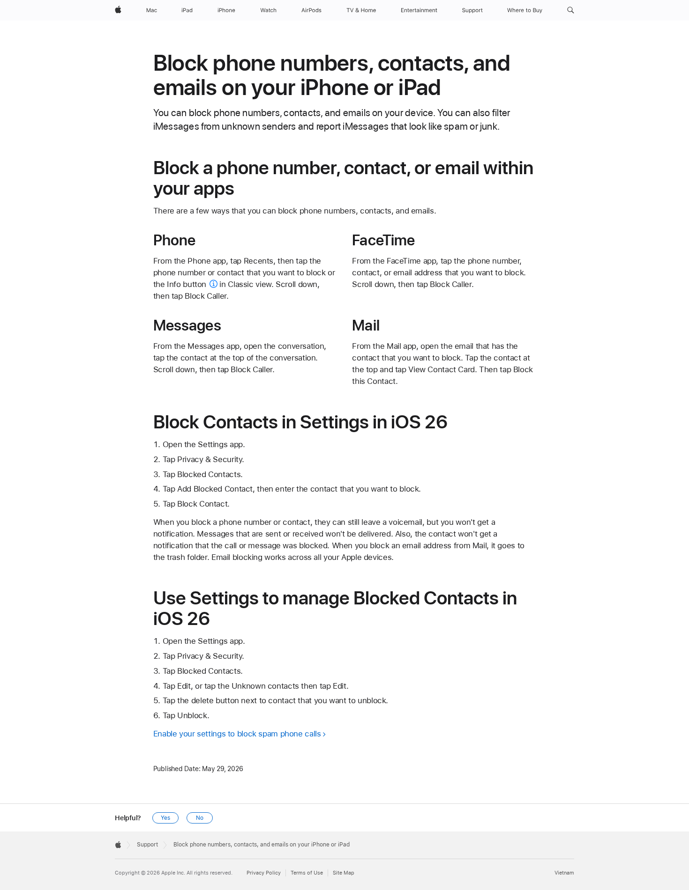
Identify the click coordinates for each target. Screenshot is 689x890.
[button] (570, 10)
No (199, 818)
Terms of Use (307, 873)
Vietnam (564, 873)
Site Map (343, 873)
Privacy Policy (264, 873)
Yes (165, 818)
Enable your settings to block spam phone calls (237, 733)
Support (147, 844)
